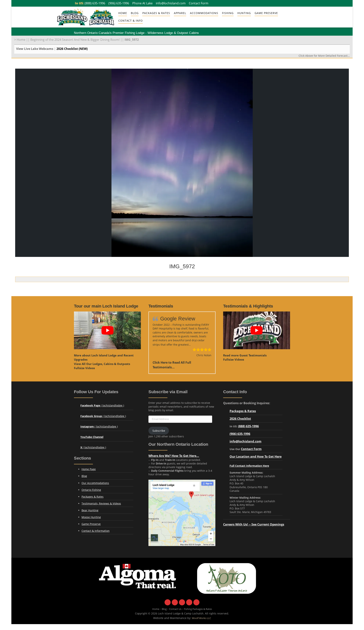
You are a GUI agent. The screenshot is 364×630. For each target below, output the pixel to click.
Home (122, 13)
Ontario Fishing (91, 490)
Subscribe (158, 430)
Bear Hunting (90, 510)
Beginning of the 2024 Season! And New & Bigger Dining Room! (75, 40)
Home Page (89, 469)
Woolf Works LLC (201, 618)
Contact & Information (96, 531)
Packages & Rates (156, 13)
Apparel (180, 13)
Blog (135, 13)
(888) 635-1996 (95, 3)
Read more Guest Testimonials (245, 355)
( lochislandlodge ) (102, 405)
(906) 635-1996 (118, 3)
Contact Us (175, 609)
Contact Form (198, 3)
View (102, 364)
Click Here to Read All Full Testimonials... (172, 364)
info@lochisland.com (171, 3)
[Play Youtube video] (107, 330)
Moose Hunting (91, 517)
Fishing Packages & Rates (198, 609)
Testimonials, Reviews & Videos (101, 503)
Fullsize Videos (84, 368)
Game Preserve (91, 524)
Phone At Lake (142, 3)
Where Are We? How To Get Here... (173, 455)
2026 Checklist (240, 418)
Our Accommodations (95, 483)
